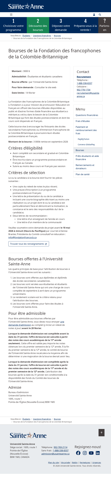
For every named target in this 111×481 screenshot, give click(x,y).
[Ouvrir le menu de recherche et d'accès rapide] (100, 14)
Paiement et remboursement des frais (86, 130)
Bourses (80, 150)
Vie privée (65, 462)
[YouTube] (91, 453)
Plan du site (53, 462)
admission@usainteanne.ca (55, 453)
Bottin (75, 462)
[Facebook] (78, 453)
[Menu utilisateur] (94, 14)
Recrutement (84, 76)
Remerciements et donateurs (85, 167)
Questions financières (87, 115)
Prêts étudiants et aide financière (87, 158)
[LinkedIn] (97, 453)
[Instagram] (84, 453)
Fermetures (85, 462)
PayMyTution (83, 139)
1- (84, 83)
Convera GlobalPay (86, 144)
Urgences (96, 462)
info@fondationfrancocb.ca (22, 237)
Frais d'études (83, 121)
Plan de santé (82, 174)
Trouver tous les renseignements (29, 243)
